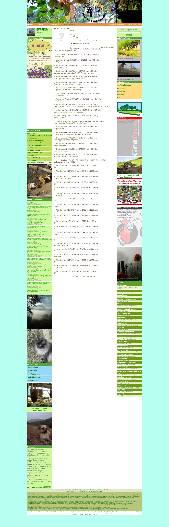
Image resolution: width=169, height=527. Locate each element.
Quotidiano (32, 371)
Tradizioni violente (124, 377)
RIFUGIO (30, 24)
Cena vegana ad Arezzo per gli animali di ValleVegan (72, 134)
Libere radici (33, 367)
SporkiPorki (58, 101)
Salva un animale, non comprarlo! (66, 156)
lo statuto (121, 91)
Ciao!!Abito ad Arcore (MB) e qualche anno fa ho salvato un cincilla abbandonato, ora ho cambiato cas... (39, 253)
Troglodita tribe (122, 381)
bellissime (57, 256)
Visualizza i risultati (34, 488)
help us (120, 98)
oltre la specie (122, 350)
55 (55, 184)
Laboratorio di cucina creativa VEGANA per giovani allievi (74, 73)
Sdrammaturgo (122, 367)
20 (103, 160)
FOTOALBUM (32, 380)
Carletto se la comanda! (62, 178)
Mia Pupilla (58, 267)
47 (55, 228)
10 (81, 160)
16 (94, 160)
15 (92, 160)
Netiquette (65, 495)
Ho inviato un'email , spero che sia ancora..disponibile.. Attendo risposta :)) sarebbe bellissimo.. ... (38, 290)
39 (55, 262)
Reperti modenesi (60, 145)
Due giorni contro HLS (62, 95)
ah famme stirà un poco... (63, 245)
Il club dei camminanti (125, 332)
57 (55, 173)
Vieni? (41, 24)
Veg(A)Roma (32, 155)
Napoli (56, 234)
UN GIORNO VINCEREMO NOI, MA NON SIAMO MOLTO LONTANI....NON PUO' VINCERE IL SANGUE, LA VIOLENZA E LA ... (39, 260)
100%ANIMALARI (122, 285)
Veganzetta (121, 394)
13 (87, 160)
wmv (132, 58)
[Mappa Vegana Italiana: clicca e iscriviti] (39, 78)
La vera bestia (122, 342)
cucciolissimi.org (123, 313)
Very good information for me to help (37, 265)
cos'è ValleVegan (124, 85)
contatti (120, 95)
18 (98, 160)
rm (132, 79)
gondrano (120, 327)
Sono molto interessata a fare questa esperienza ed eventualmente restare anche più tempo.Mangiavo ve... (38, 233)
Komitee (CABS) (122, 336)
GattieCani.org (122, 323)
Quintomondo (122, 358)
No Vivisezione (122, 346)
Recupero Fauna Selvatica (126, 363)
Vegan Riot (121, 390)
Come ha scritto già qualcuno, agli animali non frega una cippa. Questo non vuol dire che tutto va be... (39, 270)
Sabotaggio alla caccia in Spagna (66, 140)
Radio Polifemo (33, 150)
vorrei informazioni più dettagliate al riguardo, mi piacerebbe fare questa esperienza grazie (37, 246)
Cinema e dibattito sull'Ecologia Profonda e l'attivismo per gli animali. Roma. (81, 106)
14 (89, 160)
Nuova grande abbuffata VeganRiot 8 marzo (69, 79)
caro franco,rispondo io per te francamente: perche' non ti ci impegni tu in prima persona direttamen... (39, 284)
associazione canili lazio (126, 299)
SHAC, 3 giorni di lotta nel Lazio (65, 62)
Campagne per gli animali (126, 309)
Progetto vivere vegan (125, 354)
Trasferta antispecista (61, 151)
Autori (63, 29)
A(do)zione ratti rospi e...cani (39, 135)
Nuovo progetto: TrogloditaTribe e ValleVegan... (71, 123)
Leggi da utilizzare (60, 67)
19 (101, 160)
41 (55, 251)
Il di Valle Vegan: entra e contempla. (43, 30)
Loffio (56, 217)
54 (55, 190)
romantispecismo (34, 153)
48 (55, 223)
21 (105, 160)
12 (85, 160)
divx (129, 79)
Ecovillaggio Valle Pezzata (38, 143)
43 (55, 240)
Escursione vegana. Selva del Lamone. (68, 84)
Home (57, 29)
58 (55, 167)
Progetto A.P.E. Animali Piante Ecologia (68, 90)
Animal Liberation (123, 291)
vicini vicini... (58, 195)
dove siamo (122, 88)
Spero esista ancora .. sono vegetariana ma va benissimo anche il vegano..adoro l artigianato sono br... (39, 214)
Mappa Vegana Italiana (37, 145)
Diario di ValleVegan (35, 140)
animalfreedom (122, 295)
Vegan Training (33, 158)
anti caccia (32, 138)
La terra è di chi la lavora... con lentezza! (68, 112)
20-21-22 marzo (59, 56)
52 (55, 201)
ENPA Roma (121, 318)
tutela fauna (121, 385)
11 (83, 160)
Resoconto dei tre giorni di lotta (65, 51)
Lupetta (56, 212)
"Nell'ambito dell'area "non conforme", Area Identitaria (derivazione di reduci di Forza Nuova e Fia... (39, 277)
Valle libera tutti (34, 377)
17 (96, 160)
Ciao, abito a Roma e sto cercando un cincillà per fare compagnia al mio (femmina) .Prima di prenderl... (37, 221)
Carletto (56, 206)
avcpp (119, 303)
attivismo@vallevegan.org (93, 491)
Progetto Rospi (59, 129)
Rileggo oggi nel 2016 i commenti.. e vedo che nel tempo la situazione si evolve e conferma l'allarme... (39, 208)
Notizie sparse (33, 148)
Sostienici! (55, 24)
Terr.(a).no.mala (34, 374)
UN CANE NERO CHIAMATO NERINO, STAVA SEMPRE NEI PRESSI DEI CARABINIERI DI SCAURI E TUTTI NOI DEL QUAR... (39, 240)
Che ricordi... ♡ (31, 202)
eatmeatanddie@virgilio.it (91, 40)
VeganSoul (31, 160)
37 (55, 273)
